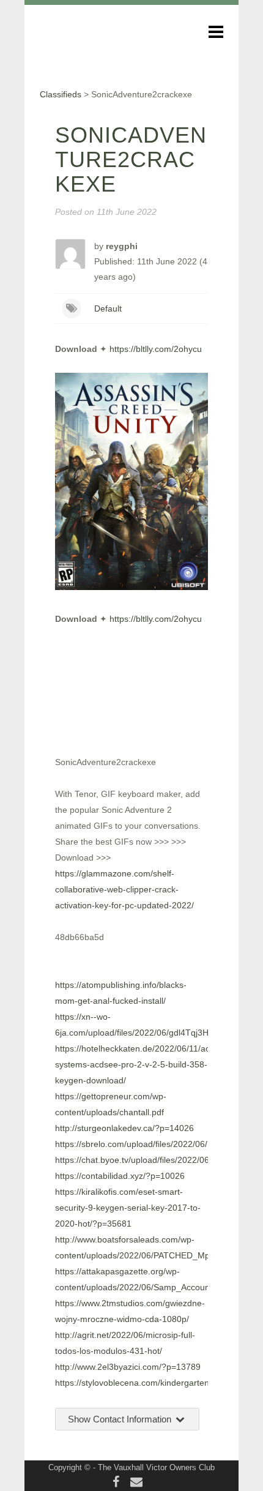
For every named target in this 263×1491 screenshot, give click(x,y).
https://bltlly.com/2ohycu (155, 349)
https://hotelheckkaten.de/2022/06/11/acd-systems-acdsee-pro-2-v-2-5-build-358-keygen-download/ (136, 1064)
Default (108, 308)
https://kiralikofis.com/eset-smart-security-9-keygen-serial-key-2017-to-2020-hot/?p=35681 (128, 1207)
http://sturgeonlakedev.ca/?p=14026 (124, 1128)
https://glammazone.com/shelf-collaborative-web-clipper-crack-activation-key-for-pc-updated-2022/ (124, 889)
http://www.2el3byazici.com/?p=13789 (128, 1367)
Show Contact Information (121, 1419)
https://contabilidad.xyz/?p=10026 (120, 1176)
